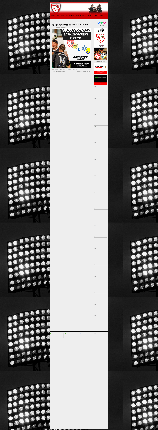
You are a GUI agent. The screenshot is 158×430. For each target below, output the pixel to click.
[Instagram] (104, 23)
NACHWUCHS (72, 15)
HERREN (62, 15)
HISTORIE (82, 15)
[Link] (100, 26)
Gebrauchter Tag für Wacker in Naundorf (83, 22)
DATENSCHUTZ (54, 17)
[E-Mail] (103, 26)
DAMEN (66, 15)
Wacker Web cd (63, 27)
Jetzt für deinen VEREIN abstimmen (58, 22)
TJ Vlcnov (95, 15)
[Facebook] (99, 23)
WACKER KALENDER (55, 15)
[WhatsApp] (101, 23)
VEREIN (77, 15)
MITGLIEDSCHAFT (88, 15)
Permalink (77, 69)
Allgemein (61, 69)
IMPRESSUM (100, 15)
